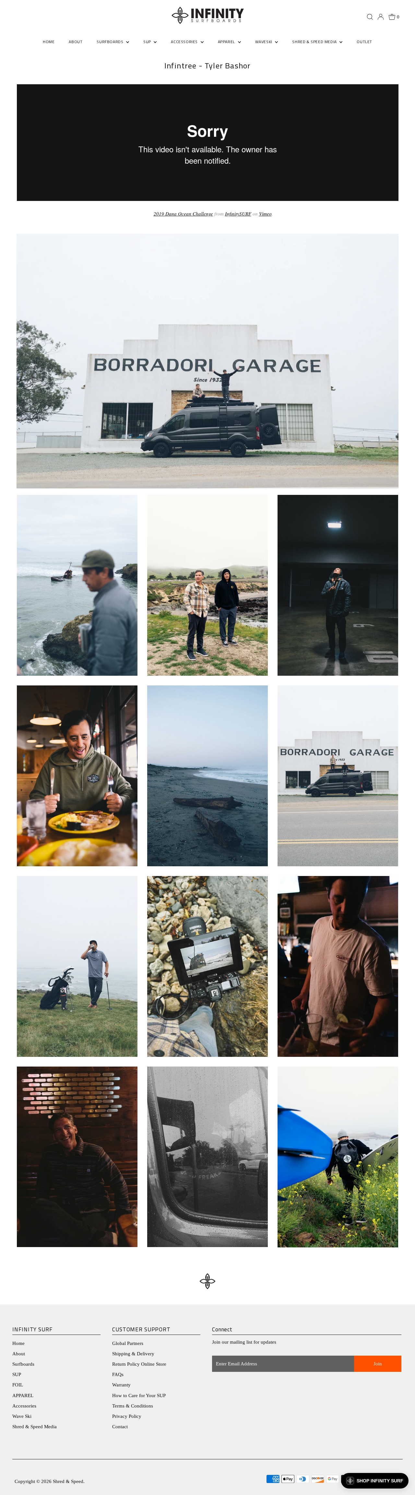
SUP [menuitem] (147, 42)
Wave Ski (21, 1416)
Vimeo (265, 213)
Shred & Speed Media (34, 1426)
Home (18, 1343)
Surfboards (110, 42)
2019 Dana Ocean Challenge (183, 213)
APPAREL (22, 1395)
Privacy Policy (126, 1416)
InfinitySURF (238, 213)
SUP (16, 1374)
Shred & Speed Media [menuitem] (315, 42)
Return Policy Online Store (139, 1364)
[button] (375, 1481)
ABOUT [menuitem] (75, 42)
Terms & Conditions (132, 1405)
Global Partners (127, 1343)
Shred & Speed (68, 1481)
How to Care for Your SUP (139, 1395)
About (18, 1353)
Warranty (121, 1384)
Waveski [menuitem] (264, 42)
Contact (120, 1426)
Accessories (24, 1405)
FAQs (118, 1374)
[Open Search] (370, 17)
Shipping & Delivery (133, 1353)
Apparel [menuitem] (227, 42)
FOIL (17, 1384)
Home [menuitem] (48, 42)
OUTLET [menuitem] (364, 42)
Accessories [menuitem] (185, 42)
